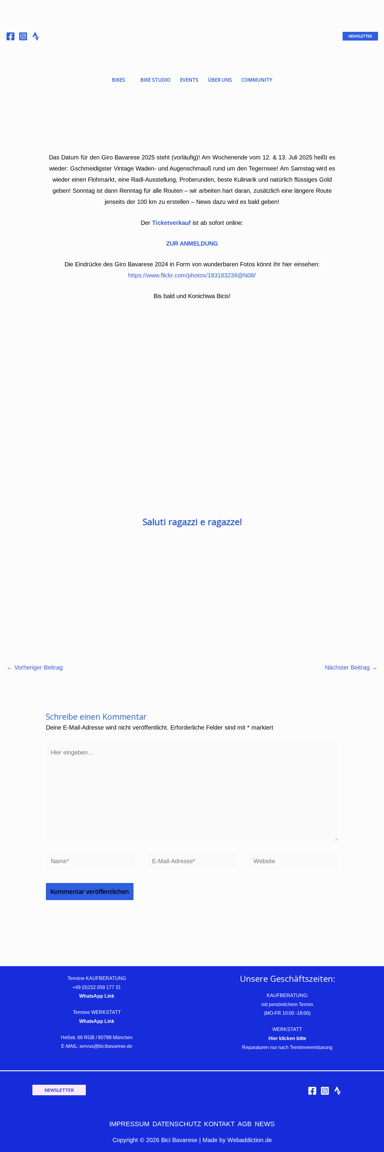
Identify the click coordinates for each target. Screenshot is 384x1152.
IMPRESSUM (129, 1124)
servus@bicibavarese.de (106, 1046)
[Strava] (337, 1090)
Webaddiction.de (249, 1140)
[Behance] (35, 36)
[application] (128, 80)
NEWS (265, 1124)
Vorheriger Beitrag (35, 667)
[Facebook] (10, 36)
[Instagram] (23, 36)
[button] (360, 36)
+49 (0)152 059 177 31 (97, 987)
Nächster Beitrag (351, 667)
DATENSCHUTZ (176, 1124)
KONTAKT (219, 1124)
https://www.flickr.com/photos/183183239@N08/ (192, 275)
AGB (245, 1124)
